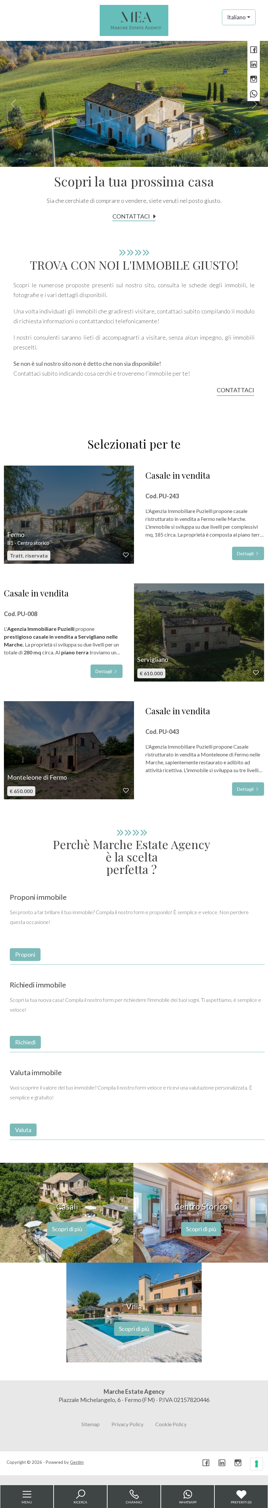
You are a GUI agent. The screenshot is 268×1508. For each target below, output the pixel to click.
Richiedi (25, 1042)
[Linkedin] (254, 65)
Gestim (77, 1462)
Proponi (25, 954)
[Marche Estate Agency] (134, 19)
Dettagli (246, 553)
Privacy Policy (127, 1424)
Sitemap (90, 1424)
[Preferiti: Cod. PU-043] (126, 790)
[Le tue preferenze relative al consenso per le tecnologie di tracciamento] (256, 1464)
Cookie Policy (171, 1424)
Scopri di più (67, 1229)
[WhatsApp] (254, 94)
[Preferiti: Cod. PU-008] (256, 672)
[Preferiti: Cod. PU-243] (126, 555)
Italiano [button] (236, 17)
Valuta (23, 1129)
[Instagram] (254, 79)
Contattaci (131, 216)
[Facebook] (254, 50)
